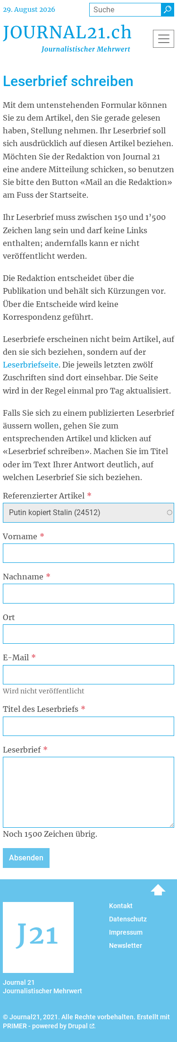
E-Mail (16, 657)
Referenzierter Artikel (43, 495)
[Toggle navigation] (163, 39)
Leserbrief (22, 749)
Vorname (20, 536)
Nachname (23, 576)
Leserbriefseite (31, 364)
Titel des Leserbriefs (40, 709)
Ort (9, 617)
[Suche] (167, 10)
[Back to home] (67, 39)
